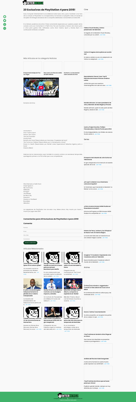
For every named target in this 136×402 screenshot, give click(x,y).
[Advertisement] (52, 45)
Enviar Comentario (30, 242)
